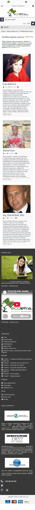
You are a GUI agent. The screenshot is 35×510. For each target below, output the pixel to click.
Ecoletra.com (5, 281)
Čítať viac (6, 114)
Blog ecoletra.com (12, 31)
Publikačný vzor (8, 388)
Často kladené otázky (9, 383)
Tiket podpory (7, 385)
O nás (5, 337)
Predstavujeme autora (26, 31)
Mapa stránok (7, 346)
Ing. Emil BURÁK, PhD (13, 215)
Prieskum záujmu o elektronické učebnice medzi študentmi (16, 351)
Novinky (6, 399)
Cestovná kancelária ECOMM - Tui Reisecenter (15, 472)
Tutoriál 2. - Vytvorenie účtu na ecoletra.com (16, 363)
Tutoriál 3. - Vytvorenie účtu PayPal (14, 365)
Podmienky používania (9, 341)
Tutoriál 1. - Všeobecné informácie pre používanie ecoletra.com (16, 360)
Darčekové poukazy (9, 394)
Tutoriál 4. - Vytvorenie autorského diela (15, 367)
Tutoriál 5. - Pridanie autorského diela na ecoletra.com (13, 370)
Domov (3, 31)
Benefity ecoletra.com (10, 348)
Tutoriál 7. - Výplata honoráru (12, 376)
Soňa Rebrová (9, 84)
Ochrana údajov (7, 339)
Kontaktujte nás (7, 344)
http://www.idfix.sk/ (19, 446)
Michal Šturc (9, 150)
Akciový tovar (7, 397)
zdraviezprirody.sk (6, 426)
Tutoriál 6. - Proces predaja (11, 374)
